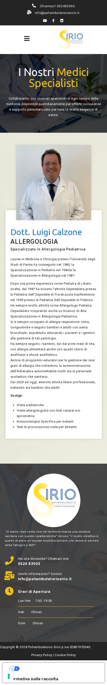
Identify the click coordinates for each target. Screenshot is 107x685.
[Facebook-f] (53, 20)
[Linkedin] (61, 20)
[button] (27, 38)
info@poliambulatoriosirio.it (57, 13)
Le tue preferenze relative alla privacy (58, 668)
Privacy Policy (41, 655)
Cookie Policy (65, 655)
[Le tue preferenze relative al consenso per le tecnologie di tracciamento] (8, 676)
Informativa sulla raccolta (32, 678)
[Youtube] (45, 20)
